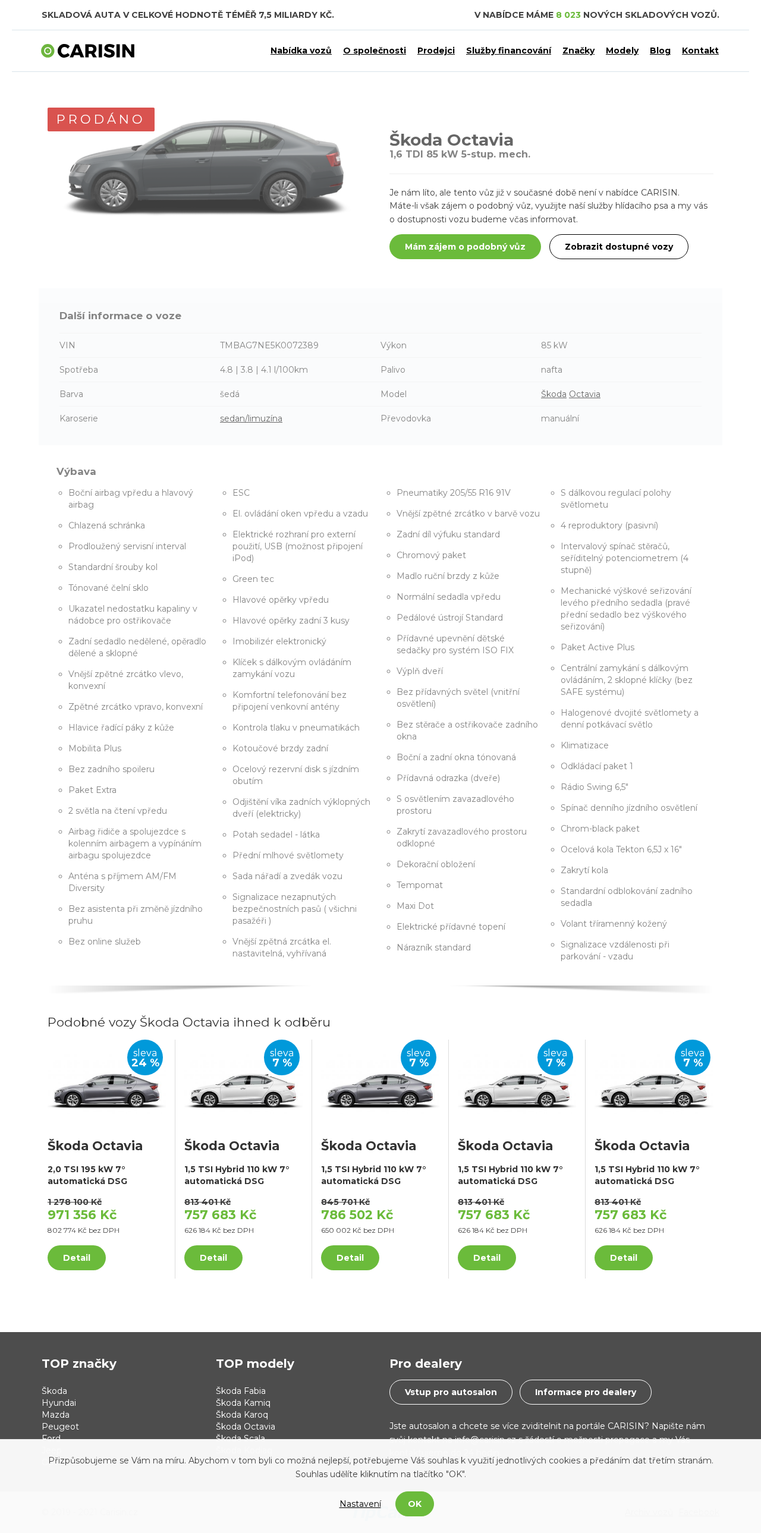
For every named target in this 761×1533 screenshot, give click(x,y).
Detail (76, 1257)
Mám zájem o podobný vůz (465, 246)
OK (415, 1504)
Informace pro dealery (585, 1392)
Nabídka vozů (301, 50)
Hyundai (59, 1402)
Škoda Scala (240, 1438)
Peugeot (60, 1426)
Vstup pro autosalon (451, 1392)
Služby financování (508, 50)
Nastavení (360, 1504)
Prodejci (436, 50)
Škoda (554, 394)
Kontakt (700, 50)
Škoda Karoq (242, 1414)
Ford (51, 1438)
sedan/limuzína (251, 418)
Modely (622, 50)
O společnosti (374, 50)
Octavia (584, 394)
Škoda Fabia (241, 1391)
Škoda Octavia (245, 1426)
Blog (660, 50)
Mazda (56, 1414)
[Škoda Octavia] (107, 1083)
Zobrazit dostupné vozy (619, 246)
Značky (578, 50)
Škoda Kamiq (243, 1402)
